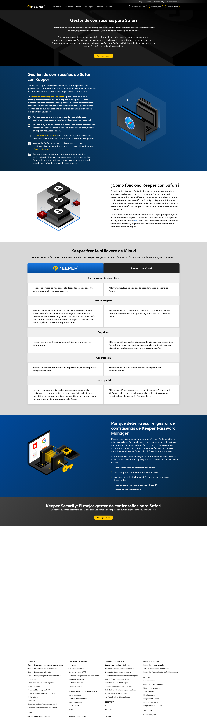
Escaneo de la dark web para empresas (119, 668)
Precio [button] (78, 7)
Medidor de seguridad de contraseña (119, 686)
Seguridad (72, 665)
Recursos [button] (99, 7)
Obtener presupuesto (138, 7)
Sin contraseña (73, 713)
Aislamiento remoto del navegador (40, 683)
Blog (140, 2)
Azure (70, 709)
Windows (108, 709)
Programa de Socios (151, 698)
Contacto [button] (110, 7)
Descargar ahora (103, 56)
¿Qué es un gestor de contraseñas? (156, 668)
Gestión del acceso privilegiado (39, 672)
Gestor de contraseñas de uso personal (42, 704)
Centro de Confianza (76, 668)
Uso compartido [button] (103, 380)
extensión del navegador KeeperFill (48, 96)
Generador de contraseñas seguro (118, 672)
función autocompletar (47, 135)
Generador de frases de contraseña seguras (121, 676)
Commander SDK (75, 702)
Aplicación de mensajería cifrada (117, 679)
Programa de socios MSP (152, 706)
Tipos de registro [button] (104, 300)
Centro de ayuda (149, 714)
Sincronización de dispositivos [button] (103, 278)
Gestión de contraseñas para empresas (42, 668)
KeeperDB (31, 679)
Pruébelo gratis (156, 7)
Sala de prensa (148, 691)
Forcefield (31, 700)
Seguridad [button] (103, 332)
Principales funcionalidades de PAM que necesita (161, 672)
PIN (135, 220)
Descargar (89, 7)
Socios (148, 2)
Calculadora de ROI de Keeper (116, 683)
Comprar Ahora (172, 7)
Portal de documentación (77, 698)
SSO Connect (74, 706)
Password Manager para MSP (38, 690)
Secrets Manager (33, 686)
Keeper (36, 6)
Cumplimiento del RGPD (77, 672)
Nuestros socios (149, 695)
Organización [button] (103, 357)
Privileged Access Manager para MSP (41, 693)
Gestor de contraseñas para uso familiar (42, 708)
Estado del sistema (75, 686)
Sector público (32, 697)
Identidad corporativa (151, 688)
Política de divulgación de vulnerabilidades (84, 676)
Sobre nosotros (149, 681)
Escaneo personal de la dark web (117, 665)
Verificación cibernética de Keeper (118, 697)
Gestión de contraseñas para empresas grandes (45, 665)
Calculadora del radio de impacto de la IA (120, 690)
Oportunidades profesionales (154, 684)
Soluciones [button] (69, 7)
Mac (106, 706)
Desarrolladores (74, 695)
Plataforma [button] (57, 7)
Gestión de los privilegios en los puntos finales (44, 676)
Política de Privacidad (76, 683)
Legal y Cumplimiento (76, 679)
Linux (107, 713)
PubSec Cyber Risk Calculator (116, 693)
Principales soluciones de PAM (154, 665)
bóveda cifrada (40, 149)
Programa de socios (150, 702)
